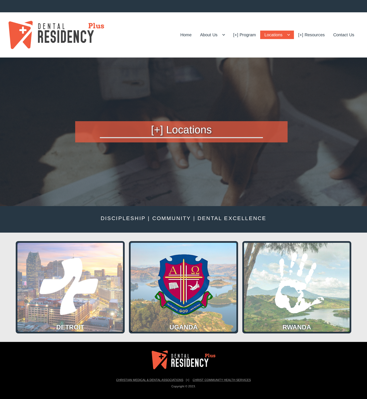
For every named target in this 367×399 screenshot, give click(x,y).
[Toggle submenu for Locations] (288, 35)
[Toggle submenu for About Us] (223, 35)
